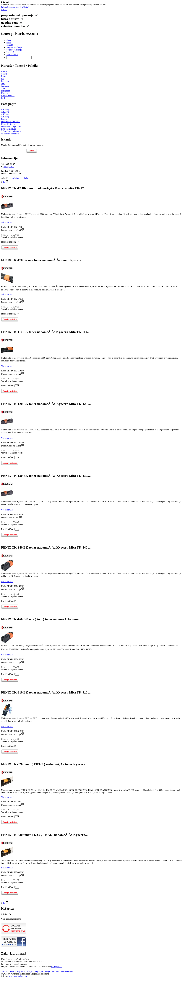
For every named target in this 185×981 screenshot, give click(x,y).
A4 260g (5, 117)
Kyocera (4, 93)
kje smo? (10, 52)
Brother (4, 71)
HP (2, 78)
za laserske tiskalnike (10, 134)
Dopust (4, 119)
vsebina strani (12, 54)
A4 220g (5, 112)
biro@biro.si (9, 166)
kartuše (13, 178)
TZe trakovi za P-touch (11, 131)
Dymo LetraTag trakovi (11, 126)
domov (9, 40)
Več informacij (7, 222)
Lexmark (5, 81)
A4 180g (5, 109)
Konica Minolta (7, 95)
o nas (9, 42)
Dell (3, 98)
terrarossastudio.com (18, 976)
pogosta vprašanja (14, 47)
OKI (3, 83)
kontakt (10, 45)
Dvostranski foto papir (10, 121)
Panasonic (5, 91)
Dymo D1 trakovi (8, 124)
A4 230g (5, 114)
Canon (4, 74)
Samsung (5, 86)
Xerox (4, 88)
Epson (4, 76)
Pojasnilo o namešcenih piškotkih (15, 7)
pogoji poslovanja (14, 50)
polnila (25, 178)
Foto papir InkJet (8, 129)
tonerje (19, 178)
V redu (4, 9)
